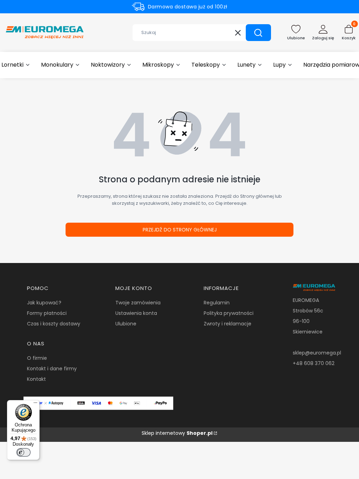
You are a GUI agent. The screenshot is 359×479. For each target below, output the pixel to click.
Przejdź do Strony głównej (180, 229)
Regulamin (217, 302)
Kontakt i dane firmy (52, 368)
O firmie (37, 358)
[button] (258, 32)
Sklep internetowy (177, 433)
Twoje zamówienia (138, 302)
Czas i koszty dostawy (53, 323)
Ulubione (125, 323)
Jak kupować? (44, 302)
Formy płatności (47, 313)
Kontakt (36, 379)
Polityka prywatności (228, 313)
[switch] (23, 452)
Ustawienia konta (136, 313)
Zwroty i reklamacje (227, 323)
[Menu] (35, 404)
